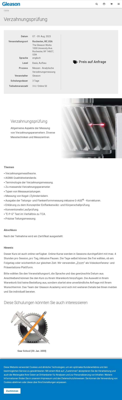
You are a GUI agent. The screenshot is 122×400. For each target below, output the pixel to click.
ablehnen (17, 382)
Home (6, 10)
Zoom (80, 262)
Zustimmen (12, 391)
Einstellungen (49, 382)
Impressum (46, 378)
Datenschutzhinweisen (73, 378)
